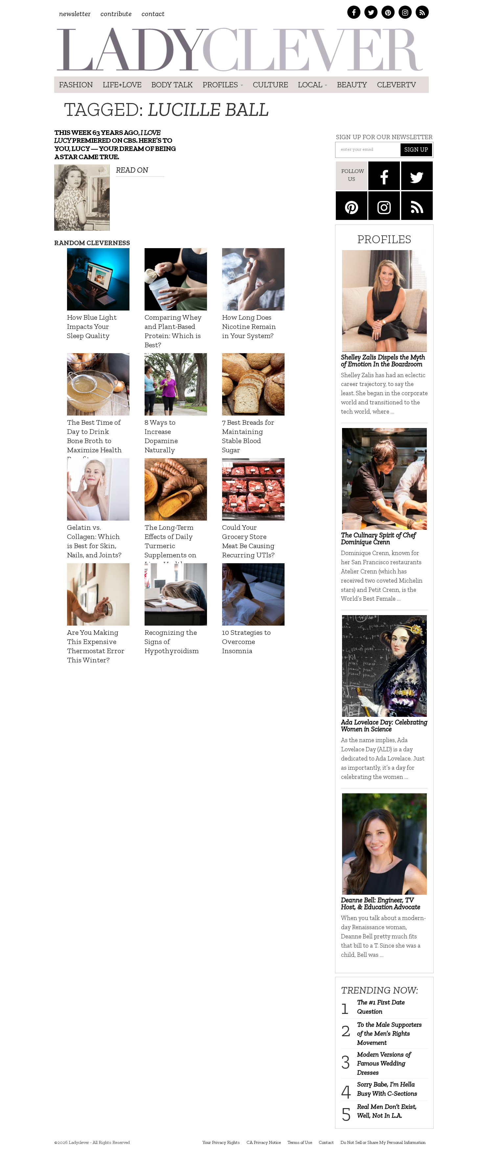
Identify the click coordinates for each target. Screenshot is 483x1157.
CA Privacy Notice (263, 1142)
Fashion (76, 84)
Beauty (352, 84)
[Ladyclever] (239, 49)
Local (311, 84)
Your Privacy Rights (221, 1142)
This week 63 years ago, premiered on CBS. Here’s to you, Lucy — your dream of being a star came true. (115, 144)
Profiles (221, 84)
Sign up (416, 149)
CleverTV (396, 84)
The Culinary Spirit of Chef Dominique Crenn (378, 538)
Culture (270, 84)
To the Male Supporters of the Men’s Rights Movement (389, 1033)
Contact (153, 13)
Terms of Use (300, 1142)
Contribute (116, 13)
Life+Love (122, 84)
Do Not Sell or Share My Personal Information (383, 1142)
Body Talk (172, 84)
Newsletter (75, 13)
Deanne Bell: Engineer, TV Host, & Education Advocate (380, 903)
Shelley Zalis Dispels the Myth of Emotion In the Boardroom (383, 360)
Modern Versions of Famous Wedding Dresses (384, 1063)
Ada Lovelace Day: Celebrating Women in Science (384, 725)
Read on (132, 170)
